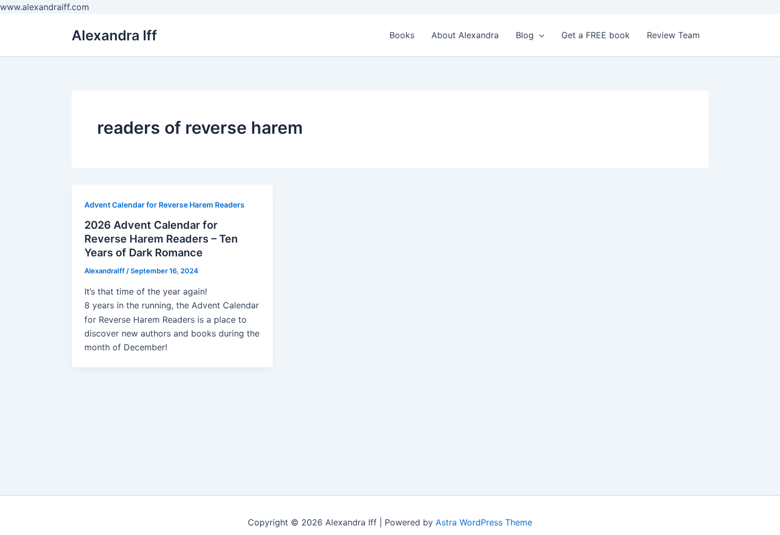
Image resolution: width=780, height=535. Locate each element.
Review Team (673, 35)
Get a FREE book (595, 35)
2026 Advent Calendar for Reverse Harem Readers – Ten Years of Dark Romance (161, 239)
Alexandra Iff (114, 35)
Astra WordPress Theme (484, 522)
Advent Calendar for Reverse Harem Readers (164, 204)
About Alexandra (465, 35)
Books (401, 35)
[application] (539, 35)
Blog (525, 35)
